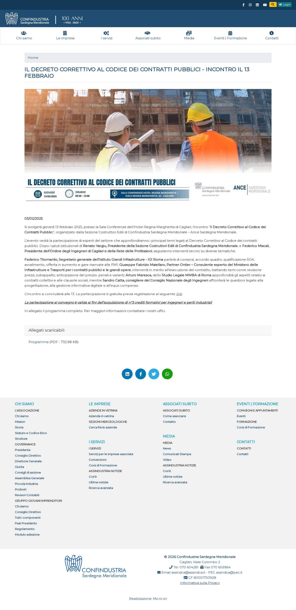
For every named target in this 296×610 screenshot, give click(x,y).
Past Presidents (26, 523)
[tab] (148, 330)
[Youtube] (264, 5)
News (167, 448)
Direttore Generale (28, 461)
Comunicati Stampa (177, 454)
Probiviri (20, 489)
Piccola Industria (26, 483)
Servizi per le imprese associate (111, 454)
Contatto (169, 421)
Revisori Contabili (27, 495)
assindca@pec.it (229, 572)
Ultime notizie (98, 482)
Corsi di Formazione (103, 465)
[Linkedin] (257, 5)
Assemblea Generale (29, 478)
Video (167, 459)
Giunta (19, 467)
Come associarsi (174, 416)
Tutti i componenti (28, 517)
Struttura (21, 438)
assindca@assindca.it (188, 572)
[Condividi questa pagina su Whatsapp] (167, 373)
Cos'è (93, 476)
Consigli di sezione (28, 472)
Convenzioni (97, 459)
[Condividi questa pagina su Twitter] (153, 373)
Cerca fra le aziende (103, 427)
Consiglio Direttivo (28, 455)
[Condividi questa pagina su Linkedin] (127, 373)
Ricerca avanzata (101, 488)
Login (286, 4)
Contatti (242, 454)
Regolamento (25, 529)
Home (33, 58)
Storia (19, 427)
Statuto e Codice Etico (31, 433)
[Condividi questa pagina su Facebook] (140, 373)
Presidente (23, 450)
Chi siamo (22, 416)
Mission (20, 421)
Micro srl (160, 599)
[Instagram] (250, 5)
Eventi (241, 416)
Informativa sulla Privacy (200, 583)
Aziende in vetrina (101, 416)
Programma (39, 342)
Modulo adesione (27, 534)
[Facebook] (243, 5)
